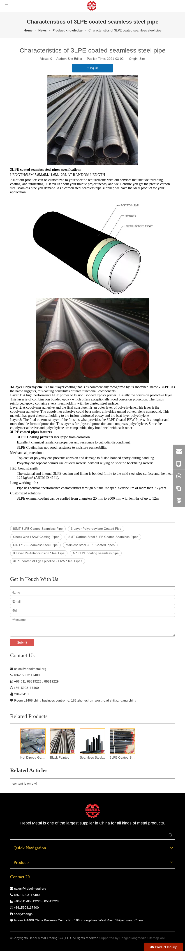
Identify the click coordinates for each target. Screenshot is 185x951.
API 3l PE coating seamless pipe (96, 553)
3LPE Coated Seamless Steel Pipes (122, 757)
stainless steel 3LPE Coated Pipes (90, 545)
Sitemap (153, 938)
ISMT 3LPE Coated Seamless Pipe (38, 528)
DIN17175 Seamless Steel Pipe (35, 545)
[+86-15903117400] (179, 463)
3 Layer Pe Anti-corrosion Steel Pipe (39, 553)
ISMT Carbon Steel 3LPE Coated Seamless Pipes (102, 537)
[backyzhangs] (179, 488)
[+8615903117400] (179, 475)
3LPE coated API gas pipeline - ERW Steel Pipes (47, 561)
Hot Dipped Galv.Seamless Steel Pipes (33, 757)
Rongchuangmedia (132, 938)
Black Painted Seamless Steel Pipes (62, 757)
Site (142, 58)
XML (163, 938)
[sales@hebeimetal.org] (179, 450)
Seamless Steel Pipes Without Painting (92, 757)
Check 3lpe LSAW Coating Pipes (36, 537)
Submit (22, 642)
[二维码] (179, 500)
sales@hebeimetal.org (30, 888)
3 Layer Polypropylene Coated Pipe (96, 528)
